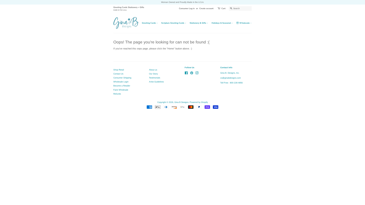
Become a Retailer (121, 86)
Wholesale (244, 23)
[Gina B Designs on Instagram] (196, 73)
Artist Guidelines (156, 82)
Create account (206, 8)
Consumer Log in (187, 8)
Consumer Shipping (122, 78)
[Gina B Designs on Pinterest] (191, 73)
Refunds (117, 94)
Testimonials (154, 78)
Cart (223, 8)
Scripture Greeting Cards (173, 23)
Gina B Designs (181, 102)
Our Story (153, 74)
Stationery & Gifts (198, 23)
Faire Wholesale (120, 90)
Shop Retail (118, 70)
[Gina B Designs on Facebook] (186, 73)
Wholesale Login (120, 82)
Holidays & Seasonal (221, 23)
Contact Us (118, 74)
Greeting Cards (149, 23)
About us (153, 70)
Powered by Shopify (199, 102)
